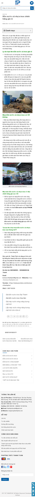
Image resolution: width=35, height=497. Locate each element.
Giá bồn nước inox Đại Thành (16, 295)
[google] (11, 467)
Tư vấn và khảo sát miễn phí (9, 437)
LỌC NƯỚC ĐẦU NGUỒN (10, 368)
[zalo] (5, 467)
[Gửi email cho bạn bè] (17, 316)
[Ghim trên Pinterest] (20, 316)
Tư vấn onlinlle (5, 421)
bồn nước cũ (10, 324)
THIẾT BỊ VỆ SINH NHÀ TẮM (11, 380)
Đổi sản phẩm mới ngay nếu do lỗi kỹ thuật (13, 448)
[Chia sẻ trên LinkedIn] (23, 316)
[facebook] (2, 467)
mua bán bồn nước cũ (11, 326)
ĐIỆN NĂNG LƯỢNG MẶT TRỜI (12, 365)
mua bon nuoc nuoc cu (23, 326)
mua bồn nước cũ (23, 151)
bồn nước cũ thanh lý (19, 324)
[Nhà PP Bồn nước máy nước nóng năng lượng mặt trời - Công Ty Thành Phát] (17, 3)
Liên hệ (3, 418)
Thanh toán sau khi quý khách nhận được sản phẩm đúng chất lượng (16, 444)
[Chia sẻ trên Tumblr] (26, 316)
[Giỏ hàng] (32, 3)
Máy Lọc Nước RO (8, 374)
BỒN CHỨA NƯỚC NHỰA (10, 359)
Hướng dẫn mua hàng (7, 424)
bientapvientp (20, 23)
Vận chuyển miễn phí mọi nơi (9, 440)
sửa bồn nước (18, 262)
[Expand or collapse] (30, 30)
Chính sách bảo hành (7, 430)
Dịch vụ (5, 14)
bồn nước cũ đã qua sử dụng (19, 75)
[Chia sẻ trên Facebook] (11, 316)
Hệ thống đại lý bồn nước (8, 427)
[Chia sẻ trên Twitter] (14, 316)
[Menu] (2, 3)
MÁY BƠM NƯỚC (8, 371)
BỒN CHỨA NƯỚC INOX (10, 355)
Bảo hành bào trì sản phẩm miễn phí (11, 451)
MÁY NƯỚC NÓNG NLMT (10, 377)
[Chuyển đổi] (31, 356)
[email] (8, 467)
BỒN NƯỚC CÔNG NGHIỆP (11, 362)
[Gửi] (32, 8)
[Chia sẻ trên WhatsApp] (8, 316)
